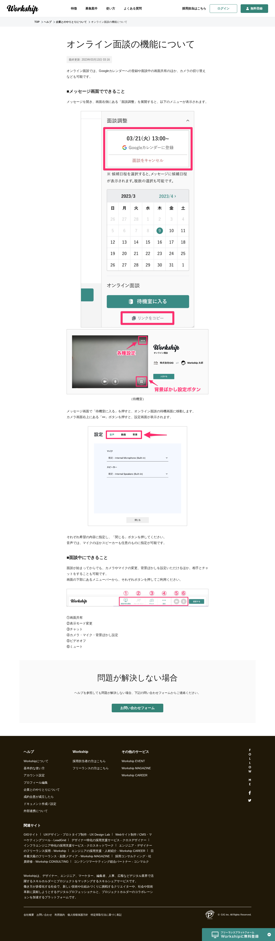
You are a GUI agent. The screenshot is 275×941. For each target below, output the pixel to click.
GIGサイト (31, 834)
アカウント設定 (34, 775)
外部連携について (36, 811)
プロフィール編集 (36, 782)
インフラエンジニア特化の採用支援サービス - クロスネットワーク (69, 845)
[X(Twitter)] (249, 800)
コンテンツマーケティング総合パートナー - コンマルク (111, 861)
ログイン (223, 8)
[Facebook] (250, 793)
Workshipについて (36, 761)
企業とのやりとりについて (42, 789)
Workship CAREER (134, 775)
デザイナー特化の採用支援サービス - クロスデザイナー (109, 840)
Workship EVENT (133, 761)
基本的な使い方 (34, 768)
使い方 (110, 8)
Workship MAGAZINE (136, 768)
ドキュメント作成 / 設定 (40, 803)
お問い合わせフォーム (137, 708)
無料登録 (257, 8)
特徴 (74, 8)
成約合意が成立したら (39, 796)
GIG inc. (225, 914)
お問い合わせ (44, 914)
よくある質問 (133, 8)
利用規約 (60, 914)
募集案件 (92, 8)
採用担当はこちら (194, 8)
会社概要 (29, 914)
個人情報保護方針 (77, 914)
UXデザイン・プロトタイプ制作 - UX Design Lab (77, 834)
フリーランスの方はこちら (91, 768)
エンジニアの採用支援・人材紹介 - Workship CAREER (108, 851)
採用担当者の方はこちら (89, 761)
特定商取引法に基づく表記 (106, 914)
